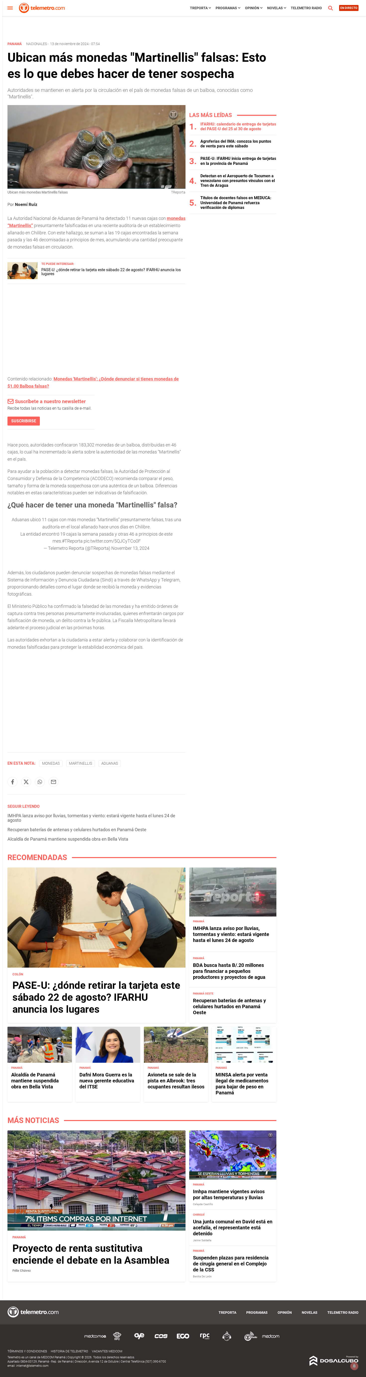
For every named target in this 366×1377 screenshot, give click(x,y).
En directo (348, 8)
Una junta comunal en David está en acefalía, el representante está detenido (232, 1228)
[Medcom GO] (95, 1340)
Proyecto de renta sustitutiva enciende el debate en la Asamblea (90, 1254)
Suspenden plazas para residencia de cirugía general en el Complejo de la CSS (231, 1264)
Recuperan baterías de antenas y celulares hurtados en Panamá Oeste (76, 829)
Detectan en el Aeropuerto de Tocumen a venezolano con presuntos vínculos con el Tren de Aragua (237, 181)
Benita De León (202, 1276)
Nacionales (36, 44)
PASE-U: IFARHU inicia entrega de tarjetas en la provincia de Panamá (238, 161)
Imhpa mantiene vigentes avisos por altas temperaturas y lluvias (229, 1194)
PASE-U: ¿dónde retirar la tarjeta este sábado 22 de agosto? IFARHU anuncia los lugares (111, 271)
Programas (226, 8)
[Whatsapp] (39, 781)
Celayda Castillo (203, 1204)
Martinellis (80, 763)
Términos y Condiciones (27, 1351)
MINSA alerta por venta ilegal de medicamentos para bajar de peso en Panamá (242, 1084)
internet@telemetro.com (32, 1366)
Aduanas (109, 763)
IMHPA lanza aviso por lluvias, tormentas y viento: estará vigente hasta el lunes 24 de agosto (91, 818)
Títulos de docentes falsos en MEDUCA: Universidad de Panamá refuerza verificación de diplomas (235, 202)
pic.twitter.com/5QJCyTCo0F (112, 541)
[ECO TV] (183, 1340)
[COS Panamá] (161, 1340)
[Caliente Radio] (227, 1340)
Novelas (275, 8)
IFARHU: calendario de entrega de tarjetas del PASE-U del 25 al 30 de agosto (238, 126)
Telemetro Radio (306, 8)
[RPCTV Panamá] (117, 1340)
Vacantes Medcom (107, 1351)
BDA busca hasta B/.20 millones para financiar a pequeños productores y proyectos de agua (229, 971)
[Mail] (53, 781)
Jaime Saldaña (202, 1240)
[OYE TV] (139, 1340)
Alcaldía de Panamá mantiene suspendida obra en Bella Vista (67, 839)
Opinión (252, 8)
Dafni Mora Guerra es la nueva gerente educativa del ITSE (106, 1081)
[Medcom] (271, 1340)
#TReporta (72, 541)
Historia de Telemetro (69, 1351)
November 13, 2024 (130, 548)
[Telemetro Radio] (249, 1340)
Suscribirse (23, 421)
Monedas (51, 763)
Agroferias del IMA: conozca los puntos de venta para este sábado (235, 143)
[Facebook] (12, 781)
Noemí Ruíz (26, 204)
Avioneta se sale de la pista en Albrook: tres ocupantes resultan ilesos (176, 1081)
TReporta (199, 8)
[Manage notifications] (354, 1366)
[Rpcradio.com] (205, 1340)
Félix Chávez (21, 1271)
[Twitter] (26, 781)
